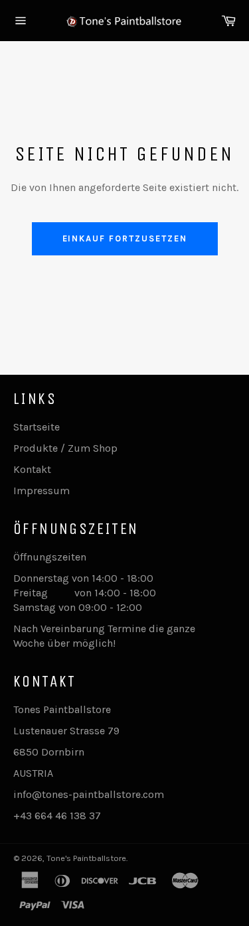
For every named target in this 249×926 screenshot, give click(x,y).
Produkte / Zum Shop (65, 448)
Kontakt (32, 469)
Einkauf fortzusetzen (124, 238)
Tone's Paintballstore (86, 858)
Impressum (41, 490)
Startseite (36, 427)
